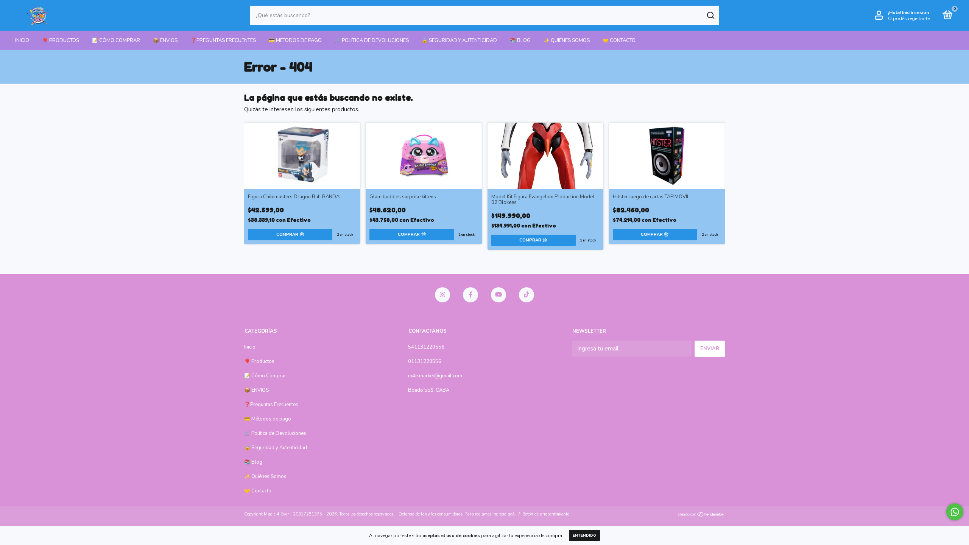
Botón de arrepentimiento (545, 514)
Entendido (584, 535)
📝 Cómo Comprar (116, 40)
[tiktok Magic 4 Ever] (526, 294)
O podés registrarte (909, 19)
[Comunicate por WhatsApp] (954, 511)
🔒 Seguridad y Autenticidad (459, 40)
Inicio (22, 40)
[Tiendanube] (701, 515)
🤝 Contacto (619, 40)
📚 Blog (520, 40)
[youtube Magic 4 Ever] (498, 294)
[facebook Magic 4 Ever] (470, 294)
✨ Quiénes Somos (567, 40)
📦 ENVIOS (165, 40)
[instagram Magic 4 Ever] (442, 294)
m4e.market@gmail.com (435, 375)
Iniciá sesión (915, 12)
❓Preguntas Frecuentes (223, 40)
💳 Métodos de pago (295, 40)
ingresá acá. (504, 514)
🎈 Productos (60, 40)
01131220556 (424, 361)
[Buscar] (710, 15)
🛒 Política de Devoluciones (372, 40)
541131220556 (426, 347)
